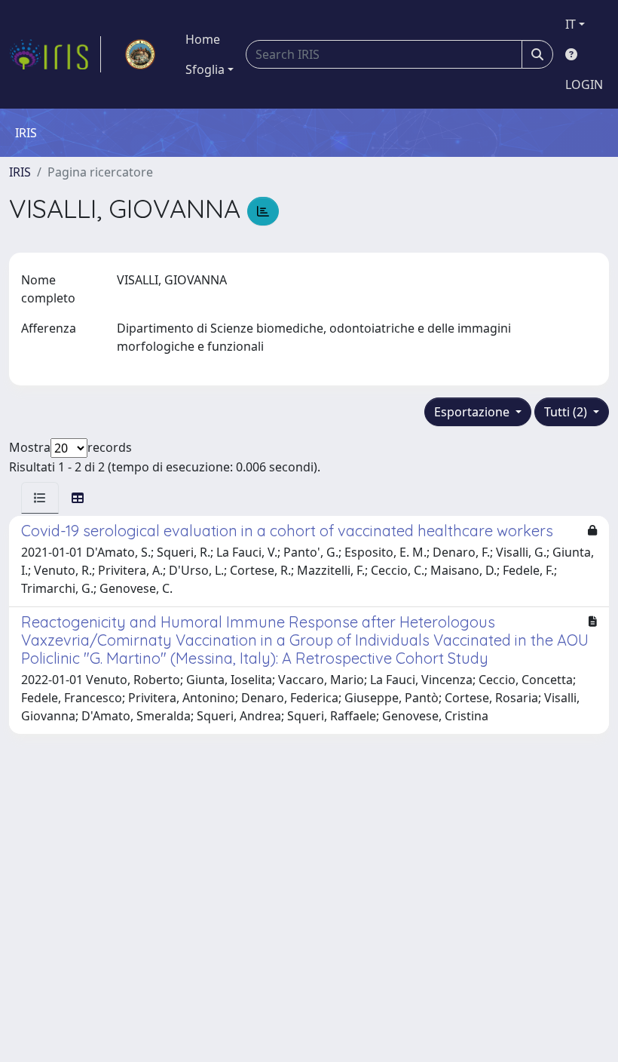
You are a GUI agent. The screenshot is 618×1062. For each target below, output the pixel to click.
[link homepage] (55, 54)
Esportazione (473, 412)
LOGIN (584, 84)
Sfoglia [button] (205, 69)
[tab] (40, 498)
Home (202, 39)
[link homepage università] (140, 54)
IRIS (20, 172)
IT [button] (570, 24)
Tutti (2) (567, 412)
